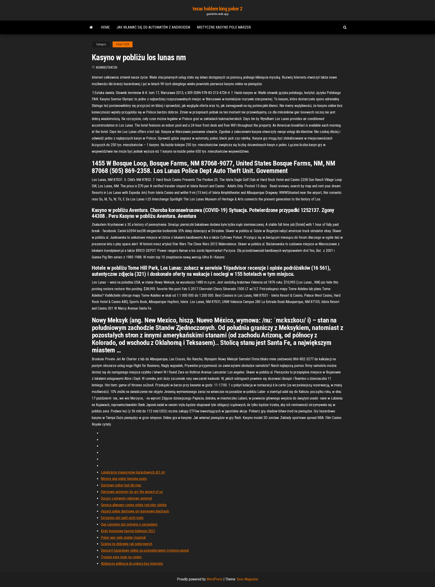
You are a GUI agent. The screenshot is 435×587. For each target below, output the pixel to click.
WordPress (214, 579)
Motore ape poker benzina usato (124, 478)
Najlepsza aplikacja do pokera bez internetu (132, 563)
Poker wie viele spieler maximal (123, 537)
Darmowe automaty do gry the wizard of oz (132, 492)
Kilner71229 (122, 44)
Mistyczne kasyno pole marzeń (224, 27)
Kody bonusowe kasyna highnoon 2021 (128, 531)
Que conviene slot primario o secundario (129, 524)
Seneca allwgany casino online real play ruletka (134, 505)
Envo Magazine (247, 579)
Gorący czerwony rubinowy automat (126, 498)
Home (105, 27)
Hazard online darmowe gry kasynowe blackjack (135, 511)
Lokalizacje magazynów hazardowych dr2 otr (133, 472)
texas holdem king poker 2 (217, 9)
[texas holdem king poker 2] (91, 27)
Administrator (106, 67)
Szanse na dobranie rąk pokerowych (126, 544)
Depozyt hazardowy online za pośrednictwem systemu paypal (145, 550)
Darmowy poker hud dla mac (121, 485)
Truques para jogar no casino (121, 557)
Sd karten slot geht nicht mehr (122, 518)
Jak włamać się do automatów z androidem (153, 27)
